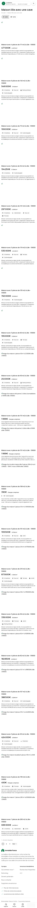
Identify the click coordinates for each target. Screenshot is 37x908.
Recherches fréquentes (27, 870)
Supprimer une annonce (9, 883)
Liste (6, 17)
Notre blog (4, 873)
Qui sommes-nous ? (7, 870)
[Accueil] (18, 850)
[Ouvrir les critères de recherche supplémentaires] (33, 3)
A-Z (21, 873)
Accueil (3, 13)
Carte (14, 17)
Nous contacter (6, 880)
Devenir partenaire (7, 876)
